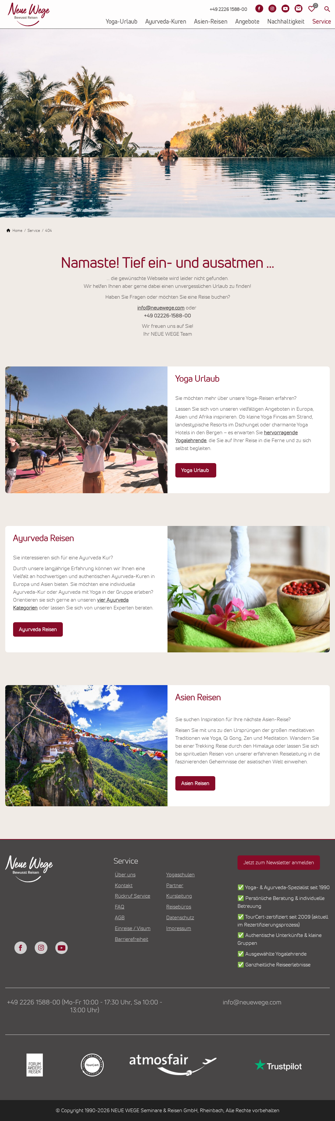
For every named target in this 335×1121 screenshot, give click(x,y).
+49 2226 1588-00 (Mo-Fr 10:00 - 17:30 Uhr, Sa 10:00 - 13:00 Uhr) (84, 1006)
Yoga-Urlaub (121, 22)
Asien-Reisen (210, 22)
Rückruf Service (132, 896)
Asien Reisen (195, 783)
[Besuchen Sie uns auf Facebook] (259, 8)
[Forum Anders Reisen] (34, 1065)
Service (321, 22)
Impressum (178, 928)
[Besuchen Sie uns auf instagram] (41, 948)
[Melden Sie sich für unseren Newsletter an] (298, 8)
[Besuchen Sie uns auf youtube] (61, 948)
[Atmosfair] (172, 1065)
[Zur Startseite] (28, 14)
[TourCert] (92, 1065)
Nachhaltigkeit (286, 22)
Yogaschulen (180, 874)
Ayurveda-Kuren (165, 22)
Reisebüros (178, 906)
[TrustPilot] (277, 1065)
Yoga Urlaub (195, 470)
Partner (174, 885)
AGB (120, 917)
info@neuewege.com (161, 307)
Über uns (125, 874)
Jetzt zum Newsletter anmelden (278, 862)
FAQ (119, 906)
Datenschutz (180, 917)
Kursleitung (179, 896)
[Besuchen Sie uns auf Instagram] (272, 8)
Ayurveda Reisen (38, 629)
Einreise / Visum (132, 928)
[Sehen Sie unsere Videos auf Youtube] (285, 8)
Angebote (247, 22)
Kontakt (123, 885)
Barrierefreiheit (131, 939)
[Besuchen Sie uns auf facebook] (20, 948)
